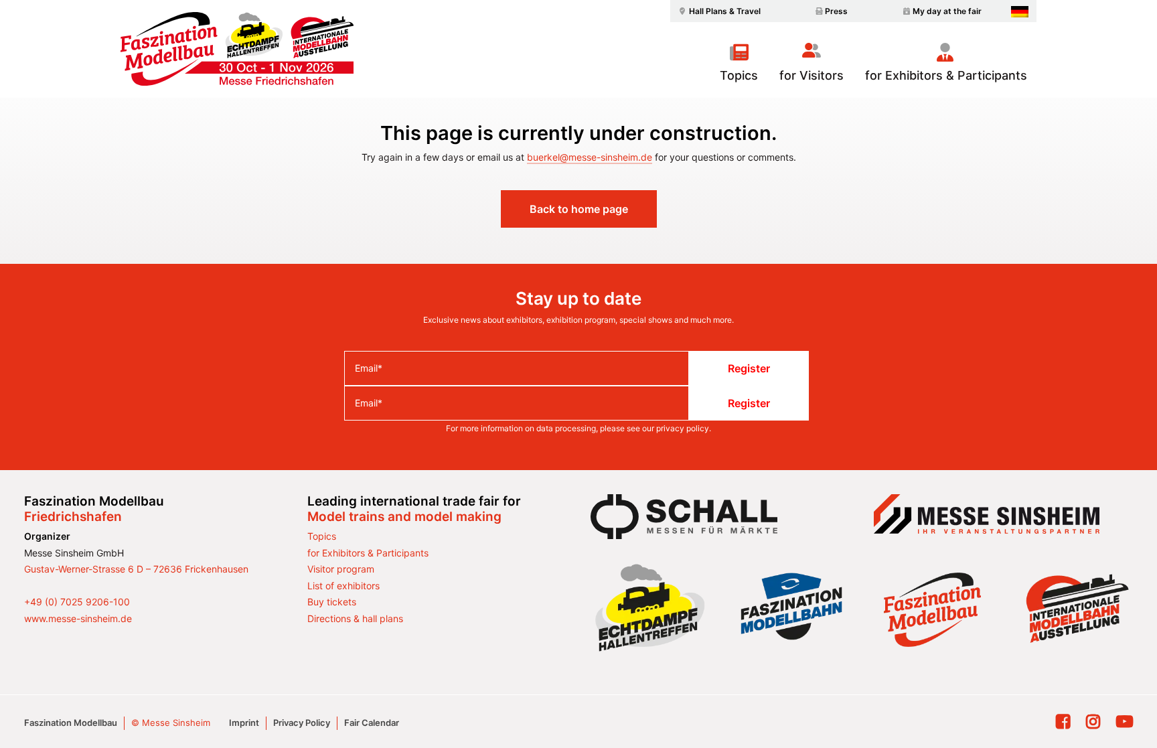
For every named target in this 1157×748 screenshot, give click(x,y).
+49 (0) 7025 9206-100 (77, 601)
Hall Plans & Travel (725, 11)
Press (836, 11)
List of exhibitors (343, 585)
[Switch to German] (1019, 11)
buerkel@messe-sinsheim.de (589, 157)
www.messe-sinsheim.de (78, 618)
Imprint (244, 722)
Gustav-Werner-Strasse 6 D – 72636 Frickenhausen (136, 569)
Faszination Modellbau (70, 722)
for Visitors (811, 75)
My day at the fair (947, 11)
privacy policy (682, 428)
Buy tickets (331, 601)
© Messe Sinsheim (170, 722)
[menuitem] (717, 11)
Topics (739, 75)
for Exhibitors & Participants (946, 75)
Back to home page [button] (579, 209)
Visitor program (340, 569)
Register (749, 368)
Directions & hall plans (355, 618)
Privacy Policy (301, 722)
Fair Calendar (371, 722)
